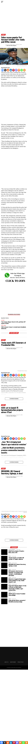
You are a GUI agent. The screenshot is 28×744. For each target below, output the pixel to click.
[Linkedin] (10, 70)
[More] (24, 70)
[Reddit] (8, 70)
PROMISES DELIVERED (14, 314)
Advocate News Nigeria (11, 45)
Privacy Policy (20, 662)
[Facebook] (2, 70)
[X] (5, 70)
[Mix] (19, 70)
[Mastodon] (16, 70)
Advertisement (13, 662)
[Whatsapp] (21, 70)
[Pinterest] (13, 70)
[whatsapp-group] (14, 283)
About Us (6, 662)
